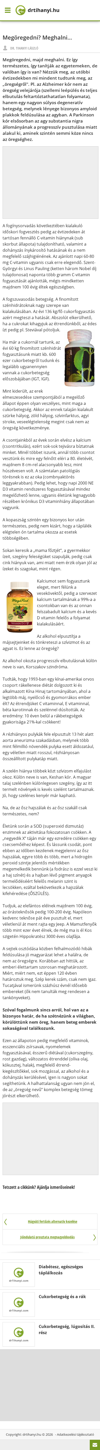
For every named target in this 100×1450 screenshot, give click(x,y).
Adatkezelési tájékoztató (75, 1434)
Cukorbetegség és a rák (62, 1296)
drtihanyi (43, 10)
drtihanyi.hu (32, 1434)
